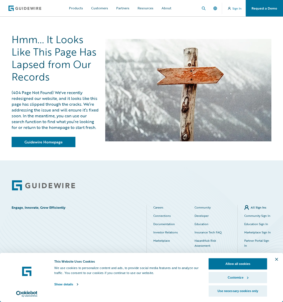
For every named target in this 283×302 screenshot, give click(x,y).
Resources (145, 8)
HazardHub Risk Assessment (205, 243)
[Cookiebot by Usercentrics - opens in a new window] (27, 294)
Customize (235, 277)
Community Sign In (257, 215)
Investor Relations (165, 232)
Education (201, 224)
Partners (122, 8)
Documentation (164, 224)
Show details (63, 284)
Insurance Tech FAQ (208, 232)
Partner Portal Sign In (256, 243)
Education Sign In (256, 224)
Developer (202, 215)
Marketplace (161, 240)
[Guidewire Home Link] (43, 185)
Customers (99, 8)
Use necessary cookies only (238, 291)
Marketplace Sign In (257, 232)
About (166, 8)
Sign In (237, 8)
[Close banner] (276, 259)
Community (203, 207)
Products (76, 8)
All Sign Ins (258, 207)
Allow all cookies (237, 264)
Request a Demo (264, 8)
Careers (158, 207)
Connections (162, 215)
